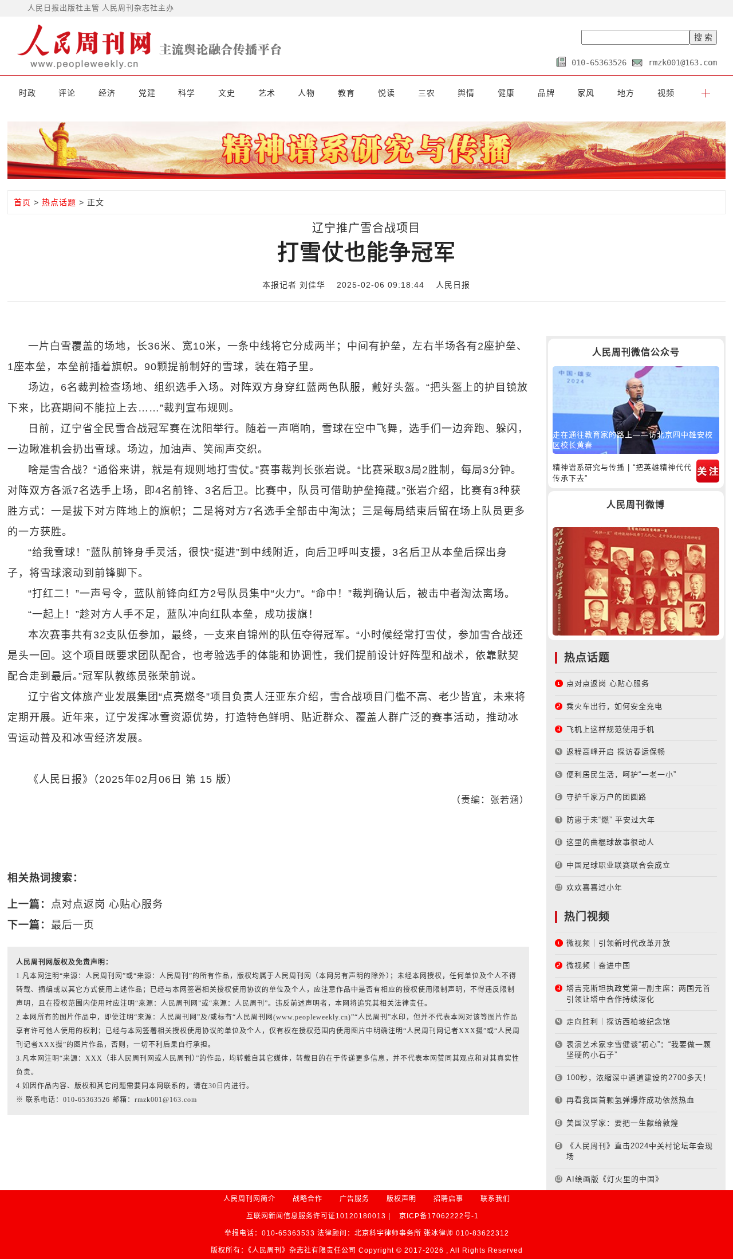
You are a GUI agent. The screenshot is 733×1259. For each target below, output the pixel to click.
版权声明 (401, 1199)
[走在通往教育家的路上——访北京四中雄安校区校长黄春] (636, 409)
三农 (426, 92)
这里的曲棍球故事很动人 (610, 842)
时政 (27, 92)
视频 (666, 92)
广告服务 (354, 1199)
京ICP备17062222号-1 (439, 1216)
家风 (585, 92)
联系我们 (495, 1199)
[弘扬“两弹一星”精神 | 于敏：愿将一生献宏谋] (636, 580)
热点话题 (59, 202)
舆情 (466, 92)
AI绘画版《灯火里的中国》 (614, 1179)
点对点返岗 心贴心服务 (107, 904)
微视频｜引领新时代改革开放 (618, 943)
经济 (107, 92)
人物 (306, 92)
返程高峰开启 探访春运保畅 (615, 751)
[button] (705, 93)
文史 (226, 92)
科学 (186, 92)
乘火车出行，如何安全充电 (614, 706)
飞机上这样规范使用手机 (610, 729)
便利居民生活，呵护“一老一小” (621, 774)
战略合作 (307, 1199)
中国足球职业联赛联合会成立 (618, 865)
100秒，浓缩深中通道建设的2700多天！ (638, 1077)
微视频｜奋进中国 (598, 965)
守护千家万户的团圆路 (606, 797)
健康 (506, 92)
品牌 (546, 92)
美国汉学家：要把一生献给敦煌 (622, 1123)
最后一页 (72, 925)
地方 (626, 92)
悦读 (386, 92)
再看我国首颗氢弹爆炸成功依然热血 (630, 1100)
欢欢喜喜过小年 (594, 887)
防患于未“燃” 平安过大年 (610, 819)
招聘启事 (448, 1199)
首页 (22, 202)
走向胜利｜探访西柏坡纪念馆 (618, 1021)
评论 (67, 92)
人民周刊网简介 (249, 1199)
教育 (346, 92)
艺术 (266, 92)
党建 (147, 92)
